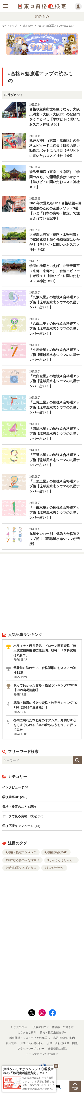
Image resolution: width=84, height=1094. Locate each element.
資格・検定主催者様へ (53, 1032)
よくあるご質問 (26, 1032)
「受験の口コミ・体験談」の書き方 (51, 1027)
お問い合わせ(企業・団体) (62, 1043)
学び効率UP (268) (15, 797)
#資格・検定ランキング (21, 852)
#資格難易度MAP (56, 852)
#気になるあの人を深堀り (22, 860)
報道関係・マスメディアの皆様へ (29, 1037)
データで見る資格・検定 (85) (22, 816)
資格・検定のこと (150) (19, 806)
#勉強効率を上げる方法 (21, 867)
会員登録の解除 (57, 1048)
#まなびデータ (54, 867)
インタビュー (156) (16, 787)
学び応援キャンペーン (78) (21, 826)
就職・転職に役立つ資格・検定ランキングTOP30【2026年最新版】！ (45, 707)
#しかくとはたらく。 (61, 860)
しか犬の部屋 (19, 1027)
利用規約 (11, 1043)
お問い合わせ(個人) (31, 1043)
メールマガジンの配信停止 (42, 1054)
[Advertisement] (42, 593)
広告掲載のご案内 (64, 1037)
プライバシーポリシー (30, 1048)
